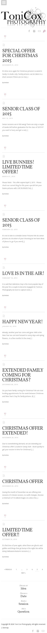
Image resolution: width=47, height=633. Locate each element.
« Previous (8, 569)
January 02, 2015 (9, 326)
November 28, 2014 (10, 437)
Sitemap (6, 628)
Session (23, 602)
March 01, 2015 (8, 176)
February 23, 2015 (9, 229)
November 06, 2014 (10, 486)
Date (23, 595)
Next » (23, 573)
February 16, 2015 (9, 278)
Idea (23, 587)
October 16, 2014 (9, 539)
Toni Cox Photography (23, 624)
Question (23, 610)
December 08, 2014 (10, 384)
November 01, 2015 (10, 65)
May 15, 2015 (7, 118)
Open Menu (4, 2)
